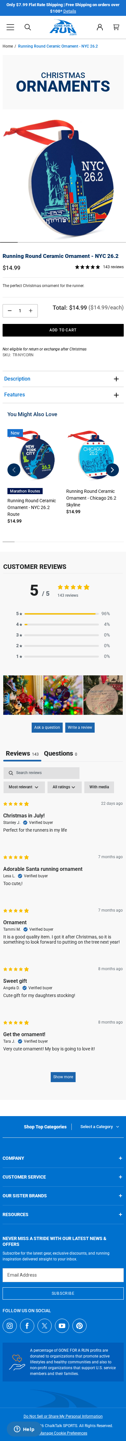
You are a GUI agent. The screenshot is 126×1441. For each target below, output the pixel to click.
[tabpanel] (63, 928)
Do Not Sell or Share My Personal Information (63, 1416)
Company (13, 1158)
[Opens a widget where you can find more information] (24, 1430)
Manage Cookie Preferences (63, 1433)
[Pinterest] (79, 1326)
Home (8, 46)
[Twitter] (44, 1326)
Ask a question (47, 727)
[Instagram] (10, 1326)
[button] (10, 27)
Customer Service (24, 1177)
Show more (63, 1077)
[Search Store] (28, 27)
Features (14, 395)
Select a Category (96, 1126)
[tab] (60, 754)
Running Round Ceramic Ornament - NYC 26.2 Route (31, 507)
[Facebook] (27, 1326)
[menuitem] (99, 27)
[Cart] (116, 27)
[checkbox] (99, 787)
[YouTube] (62, 1326)
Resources (15, 1214)
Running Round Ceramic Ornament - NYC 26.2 (61, 256)
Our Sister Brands (25, 1195)
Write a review (80, 727)
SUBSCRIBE (63, 1293)
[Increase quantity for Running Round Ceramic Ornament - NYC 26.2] (30, 311)
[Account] (99, 27)
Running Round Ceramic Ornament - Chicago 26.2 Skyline (91, 498)
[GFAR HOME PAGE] (63, 27)
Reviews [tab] (22, 753)
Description (17, 379)
